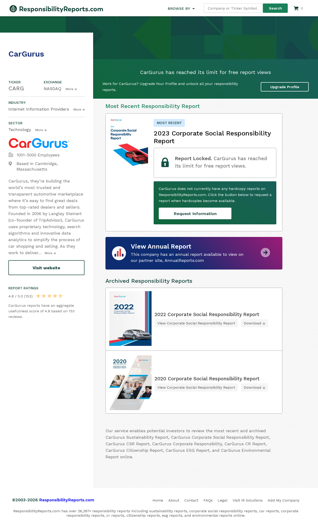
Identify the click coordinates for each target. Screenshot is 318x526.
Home (157, 500)
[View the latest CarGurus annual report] (265, 255)
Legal (222, 500)
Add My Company (283, 500)
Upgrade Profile (284, 87)
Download (252, 323)
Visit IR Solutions (248, 500)
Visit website (46, 267)
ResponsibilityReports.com (66, 499)
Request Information (195, 213)
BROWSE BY (179, 8)
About (173, 500)
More (69, 89)
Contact (191, 500)
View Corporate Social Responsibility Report (196, 323)
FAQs (208, 500)
